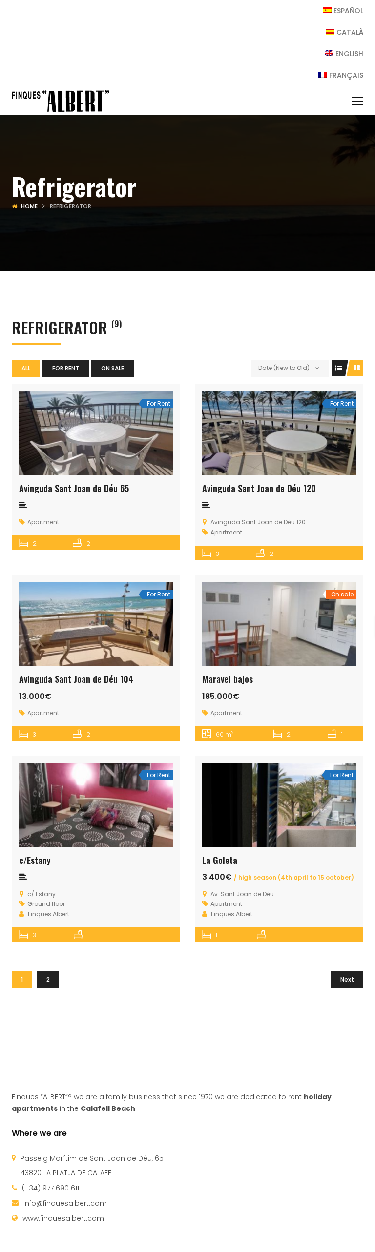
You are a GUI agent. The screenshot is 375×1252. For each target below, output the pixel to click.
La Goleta (219, 860)
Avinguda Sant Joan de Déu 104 (76, 679)
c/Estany (35, 860)
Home (29, 206)
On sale (112, 368)
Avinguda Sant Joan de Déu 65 (74, 488)
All (25, 368)
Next (347, 979)
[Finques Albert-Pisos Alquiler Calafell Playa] (60, 100)
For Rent (65, 368)
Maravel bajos (227, 679)
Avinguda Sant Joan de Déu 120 (259, 488)
